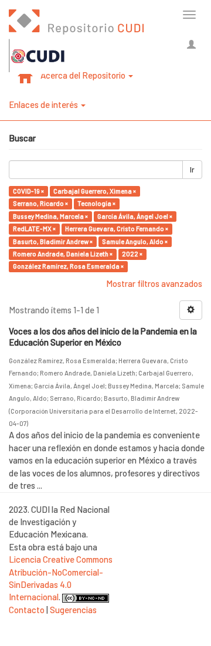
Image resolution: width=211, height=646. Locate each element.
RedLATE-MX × (34, 228)
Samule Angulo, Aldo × (135, 241)
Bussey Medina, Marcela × (50, 216)
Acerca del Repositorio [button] (83, 75)
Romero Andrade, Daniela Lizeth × (63, 254)
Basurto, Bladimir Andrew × (53, 241)
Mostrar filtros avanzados (154, 283)
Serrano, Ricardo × (40, 203)
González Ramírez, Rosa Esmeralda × (68, 266)
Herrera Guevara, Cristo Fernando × (116, 228)
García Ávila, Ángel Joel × (134, 216)
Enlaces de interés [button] (44, 104)
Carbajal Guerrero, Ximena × (94, 191)
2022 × (132, 254)
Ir (192, 169)
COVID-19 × (28, 191)
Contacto (27, 609)
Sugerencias (73, 609)
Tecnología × (96, 203)
